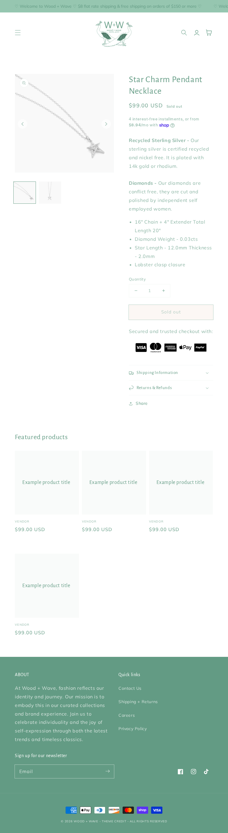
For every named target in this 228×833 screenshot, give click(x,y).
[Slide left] (22, 124)
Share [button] (142, 403)
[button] (17, 32)
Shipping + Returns (138, 701)
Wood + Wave (86, 821)
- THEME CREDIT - (114, 821)
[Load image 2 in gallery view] (50, 192)
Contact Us (130, 688)
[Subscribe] (107, 771)
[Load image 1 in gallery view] (24, 192)
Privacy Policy (132, 728)
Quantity (137, 279)
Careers (126, 715)
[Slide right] (106, 124)
